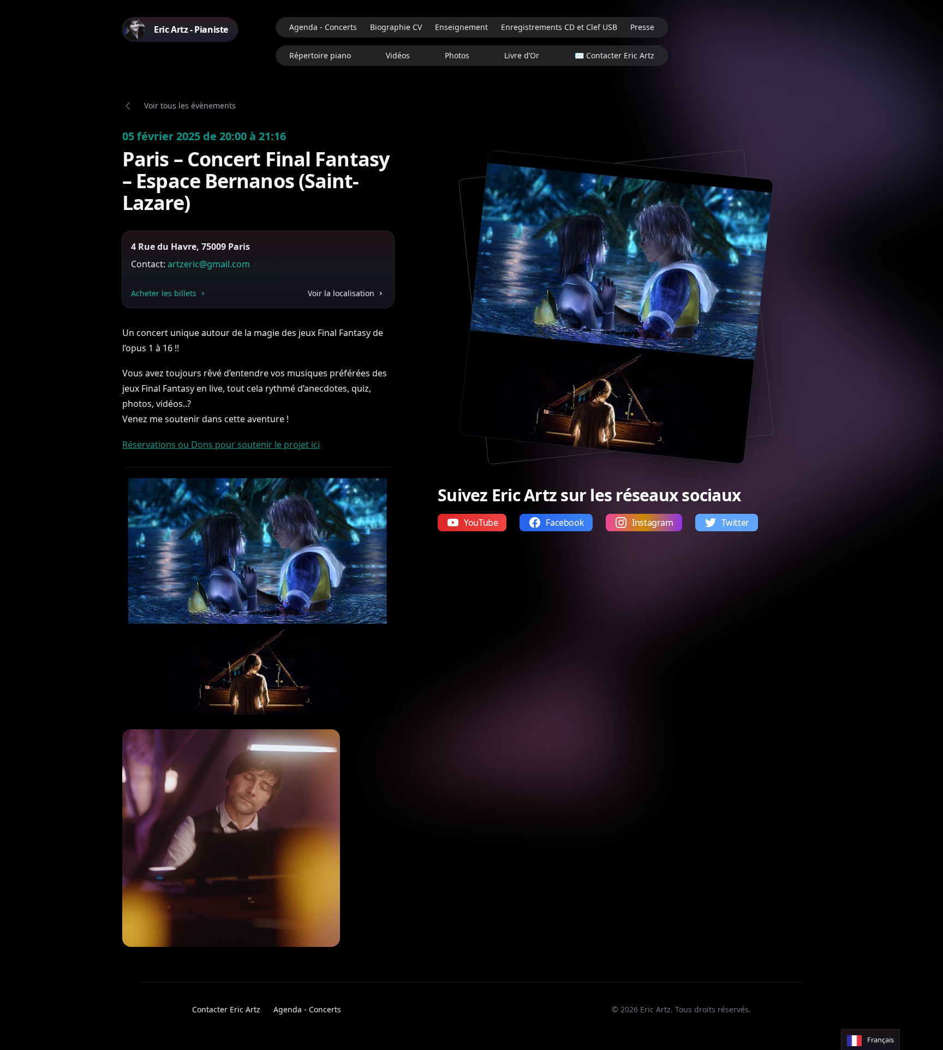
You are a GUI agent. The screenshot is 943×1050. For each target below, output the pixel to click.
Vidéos (398, 55)
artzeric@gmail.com (209, 264)
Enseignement (461, 27)
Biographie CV (396, 27)
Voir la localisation (341, 293)
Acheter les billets (163, 293)
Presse (642, 27)
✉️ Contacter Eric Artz (614, 55)
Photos (457, 55)
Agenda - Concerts (323, 27)
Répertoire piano (320, 55)
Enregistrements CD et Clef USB (559, 27)
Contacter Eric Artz (226, 1009)
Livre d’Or (521, 55)
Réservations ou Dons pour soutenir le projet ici (221, 445)
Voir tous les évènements (190, 105)
